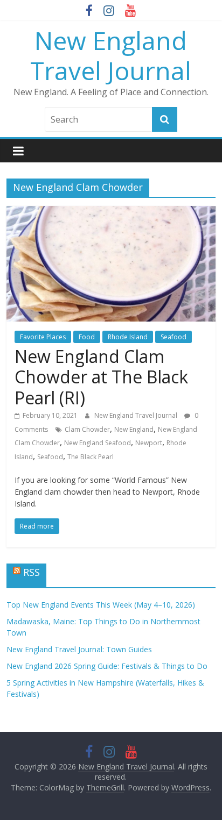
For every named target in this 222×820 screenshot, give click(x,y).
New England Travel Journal (110, 55)
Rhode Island (128, 336)
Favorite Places (43, 336)
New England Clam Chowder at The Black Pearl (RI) (101, 377)
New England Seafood (97, 442)
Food (87, 336)
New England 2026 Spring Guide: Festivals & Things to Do (106, 666)
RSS (31, 572)
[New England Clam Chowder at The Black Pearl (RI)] (110, 212)
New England (134, 429)
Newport (148, 442)
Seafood (173, 336)
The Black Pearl (90, 456)
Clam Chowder (87, 429)
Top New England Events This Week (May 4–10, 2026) (100, 605)
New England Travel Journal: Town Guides (79, 649)
